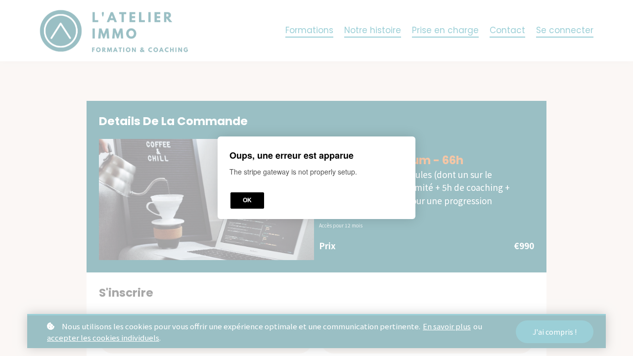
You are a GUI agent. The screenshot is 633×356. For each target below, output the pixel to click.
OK (247, 200)
